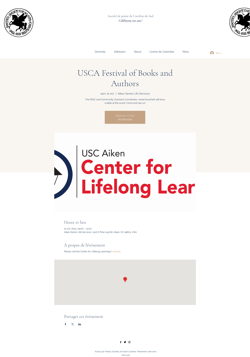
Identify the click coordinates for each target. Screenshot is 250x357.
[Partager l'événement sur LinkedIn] (79, 324)
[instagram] (129, 342)
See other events (125, 119)
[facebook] (120, 342)
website (116, 251)
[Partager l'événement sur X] (72, 324)
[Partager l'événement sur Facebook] (65, 324)
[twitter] (125, 342)
